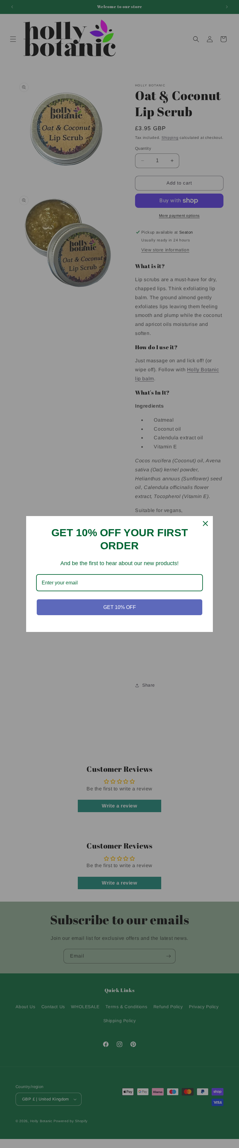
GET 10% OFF (119, 607)
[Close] (205, 523)
